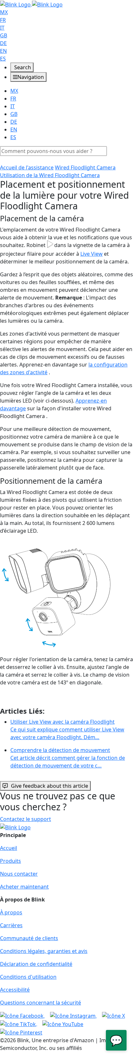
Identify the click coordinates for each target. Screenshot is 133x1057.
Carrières (11, 925)
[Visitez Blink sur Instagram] (73, 1015)
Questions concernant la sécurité (40, 1002)
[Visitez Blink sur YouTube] (62, 1023)
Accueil (8, 848)
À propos (11, 912)
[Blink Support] (31, 3)
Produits (10, 860)
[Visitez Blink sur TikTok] (18, 1023)
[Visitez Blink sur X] (113, 1015)
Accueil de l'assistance (27, 167)
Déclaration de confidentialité (36, 963)
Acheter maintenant (24, 886)
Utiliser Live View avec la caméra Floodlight (67, 729)
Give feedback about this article (49, 785)
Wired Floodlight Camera (85, 167)
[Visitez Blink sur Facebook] (22, 1015)
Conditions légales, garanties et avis (43, 951)
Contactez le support (25, 819)
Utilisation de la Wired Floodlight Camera (50, 175)
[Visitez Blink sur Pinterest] (21, 1031)
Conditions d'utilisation (28, 976)
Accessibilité (15, 989)
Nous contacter (19, 873)
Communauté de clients (29, 938)
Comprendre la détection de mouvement (67, 758)
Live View (91, 253)
